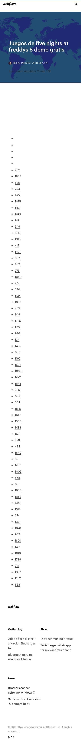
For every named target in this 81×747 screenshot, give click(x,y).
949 (17, 314)
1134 (18, 295)
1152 (17, 208)
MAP (11, 737)
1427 (18, 251)
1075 (18, 201)
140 (17, 547)
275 (17, 270)
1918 (18, 239)
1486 (18, 465)
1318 (18, 509)
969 (17, 534)
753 (17, 189)
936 (17, 333)
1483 (18, 427)
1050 (18, 277)
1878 (18, 528)
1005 (18, 471)
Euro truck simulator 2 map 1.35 (30, 71)
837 (17, 258)
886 (17, 233)
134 (17, 339)
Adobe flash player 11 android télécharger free (22, 643)
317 (17, 565)
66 (16, 484)
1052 (18, 496)
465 (17, 308)
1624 (18, 364)
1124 (17, 327)
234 (17, 289)
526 (17, 440)
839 (17, 264)
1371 (17, 522)
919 (17, 220)
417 (17, 245)
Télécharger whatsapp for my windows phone (55, 647)
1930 (18, 490)
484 (17, 446)
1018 (18, 553)
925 (17, 195)
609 (17, 396)
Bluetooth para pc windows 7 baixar (20, 657)
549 (17, 226)
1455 (18, 346)
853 (17, 584)
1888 (18, 302)
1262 (18, 578)
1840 (18, 452)
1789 (18, 559)
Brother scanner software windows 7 (21, 690)
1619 (18, 415)
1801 (18, 540)
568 (17, 478)
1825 (18, 409)
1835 (18, 176)
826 (17, 182)
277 (17, 283)
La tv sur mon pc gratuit (56, 639)
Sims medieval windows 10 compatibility (24, 701)
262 (17, 170)
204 (17, 402)
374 (17, 515)
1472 (18, 377)
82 (16, 459)
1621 (17, 434)
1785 (18, 321)
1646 (18, 383)
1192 (17, 358)
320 (17, 390)
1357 (18, 572)
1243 (18, 214)
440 (17, 503)
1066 (18, 371)
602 (17, 352)
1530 (18, 421)
